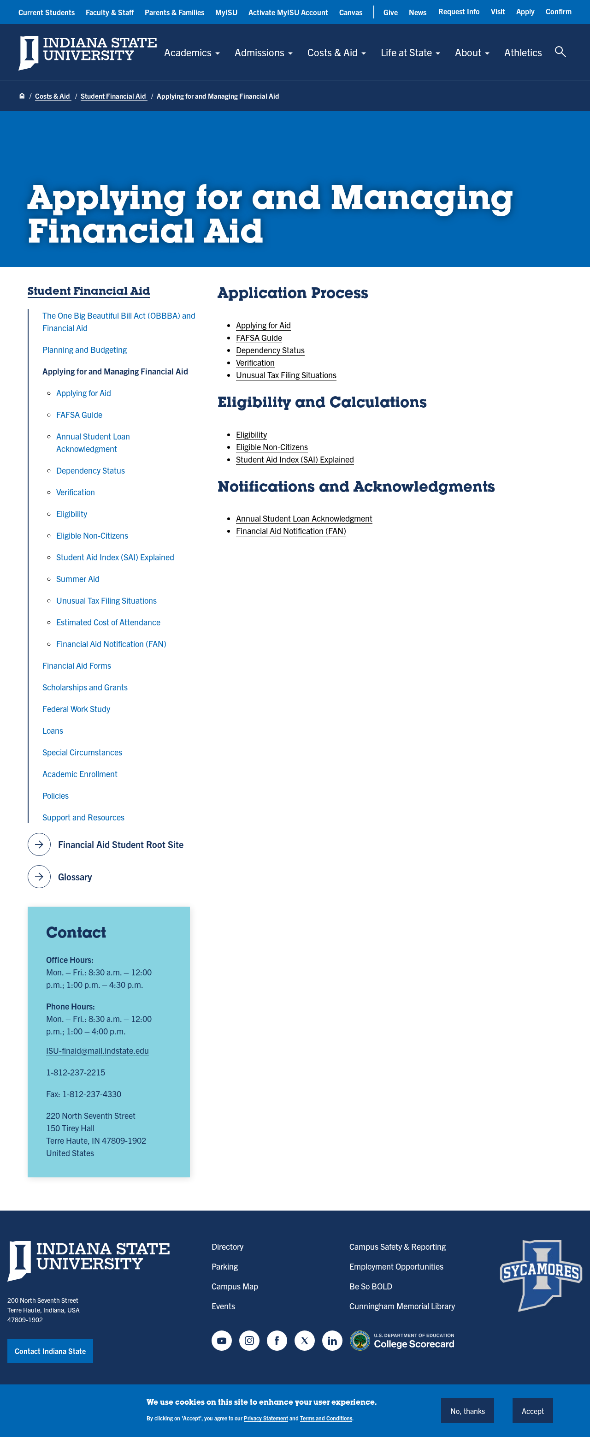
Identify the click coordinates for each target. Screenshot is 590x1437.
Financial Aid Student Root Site (107, 844)
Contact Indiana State (50, 1350)
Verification (75, 492)
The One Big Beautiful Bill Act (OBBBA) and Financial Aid (118, 321)
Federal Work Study (76, 709)
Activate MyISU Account (288, 12)
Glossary (62, 876)
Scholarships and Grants (85, 687)
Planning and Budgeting (84, 349)
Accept (533, 1410)
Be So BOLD (370, 1286)
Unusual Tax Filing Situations (106, 600)
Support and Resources (83, 817)
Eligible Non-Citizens (92, 535)
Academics (188, 52)
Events (223, 1305)
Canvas (350, 12)
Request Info (459, 11)
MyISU (226, 12)
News (417, 12)
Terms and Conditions (326, 1417)
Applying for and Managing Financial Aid (115, 371)
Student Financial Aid (114, 95)
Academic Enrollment (80, 774)
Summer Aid (78, 579)
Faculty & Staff (110, 12)
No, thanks (467, 1410)
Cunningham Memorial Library (402, 1305)
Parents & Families (174, 12)
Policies (55, 795)
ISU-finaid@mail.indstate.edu (97, 1050)
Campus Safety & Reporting (397, 1246)
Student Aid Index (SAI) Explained (115, 557)
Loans (52, 730)
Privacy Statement (266, 1417)
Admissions (259, 52)
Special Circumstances (82, 752)
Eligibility (71, 514)
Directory (227, 1246)
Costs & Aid (332, 52)
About (468, 52)
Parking (225, 1266)
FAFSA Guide (79, 415)
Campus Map (235, 1286)
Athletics (523, 52)
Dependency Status (90, 470)
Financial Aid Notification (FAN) (111, 644)
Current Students (46, 12)
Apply (525, 11)
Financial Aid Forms (76, 665)
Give (391, 12)
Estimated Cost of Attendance (108, 622)
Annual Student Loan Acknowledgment (93, 442)
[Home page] (22, 96)
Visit (498, 11)
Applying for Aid (83, 393)
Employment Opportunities (396, 1266)
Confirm (559, 11)
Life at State (406, 52)
